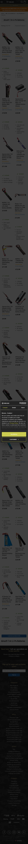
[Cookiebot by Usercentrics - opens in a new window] (19, 403)
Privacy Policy (14, 423)
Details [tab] (14, 407)
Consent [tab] (5, 407)
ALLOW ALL (14, 434)
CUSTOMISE (13, 439)
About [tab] (23, 407)
